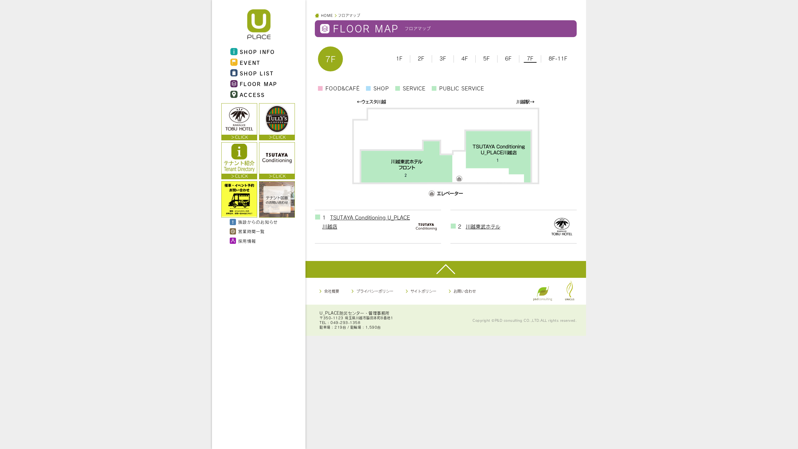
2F (421, 58)
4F (464, 58)
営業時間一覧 (251, 231)
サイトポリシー (423, 291)
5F (486, 58)
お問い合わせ (465, 291)
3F (443, 58)
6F (508, 58)
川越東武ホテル (483, 226)
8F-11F (558, 58)
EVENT (250, 63)
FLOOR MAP (258, 84)
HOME (327, 15)
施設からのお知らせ (258, 222)
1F (399, 58)
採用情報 (247, 241)
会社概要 (331, 291)
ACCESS (252, 95)
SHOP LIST (257, 73)
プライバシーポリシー (374, 291)
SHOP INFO (257, 52)
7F (530, 58)
